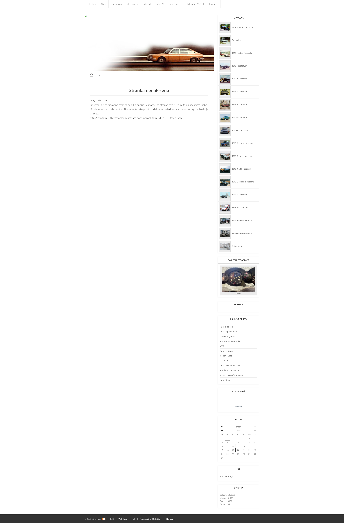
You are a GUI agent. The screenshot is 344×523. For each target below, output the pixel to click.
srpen (238, 426)
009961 (238, 294)
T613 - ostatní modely (242, 53)
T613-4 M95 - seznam (241, 169)
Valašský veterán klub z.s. (231, 375)
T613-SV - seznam (240, 207)
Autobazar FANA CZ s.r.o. (231, 370)
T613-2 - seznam (239, 91)
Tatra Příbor (225, 380)
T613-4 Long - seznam (242, 156)
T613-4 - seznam (239, 117)
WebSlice (123, 519)
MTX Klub (224, 360)
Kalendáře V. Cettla (196, 4)
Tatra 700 (160, 4)
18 (227, 450)
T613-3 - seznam (239, 104)
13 (238, 446)
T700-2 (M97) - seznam (242, 233)
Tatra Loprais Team (228, 331)
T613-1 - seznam (239, 78)
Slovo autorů (117, 4)
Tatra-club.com (226, 326)
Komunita (213, 4)
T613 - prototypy (239, 66)
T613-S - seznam (239, 194)
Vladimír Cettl (226, 355)
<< (222, 426)
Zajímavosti (237, 246)
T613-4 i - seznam (240, 130)
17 (222, 450)
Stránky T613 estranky (230, 341)
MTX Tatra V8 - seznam (242, 27)
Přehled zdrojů (226, 476)
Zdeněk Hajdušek (228, 336)
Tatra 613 (147, 4)
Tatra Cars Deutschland (230, 365)
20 (238, 450)
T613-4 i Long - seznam (242, 143)
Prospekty (236, 40)
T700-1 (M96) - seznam (242, 220)
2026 (238, 430)
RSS (112, 519)
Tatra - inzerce (176, 4)
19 (233, 450)
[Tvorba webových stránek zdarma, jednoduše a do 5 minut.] (103, 519)
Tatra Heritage (226, 351)
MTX (222, 346)
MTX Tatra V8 (133, 4)
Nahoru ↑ (170, 519)
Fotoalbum (92, 4)
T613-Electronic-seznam (243, 181)
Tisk (133, 519)
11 (227, 446)
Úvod (103, 4)
